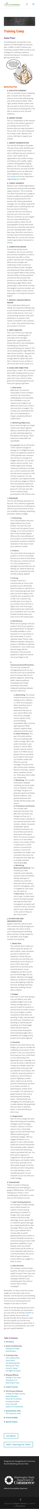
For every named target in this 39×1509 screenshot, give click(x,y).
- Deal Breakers (10, 1351)
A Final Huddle (12, 1417)
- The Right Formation (12, 1371)
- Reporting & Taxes (11, 1383)
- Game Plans (9, 1360)
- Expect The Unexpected (13, 1406)
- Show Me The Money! (13, 1399)
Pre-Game (10, 1342)
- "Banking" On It (10, 1380)
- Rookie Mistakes (11, 1396)
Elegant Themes (20, 1503)
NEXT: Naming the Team (18, 1444)
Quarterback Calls (13, 1411)
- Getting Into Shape (12, 1348)
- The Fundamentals (12, 1358)
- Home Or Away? (11, 1368)
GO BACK (11, 1435)
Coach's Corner (12, 1387)
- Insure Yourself (10, 1404)
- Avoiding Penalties (11, 1401)
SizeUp (9, 242)
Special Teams (11, 1422)
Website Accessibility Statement (15, 1488)
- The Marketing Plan (12, 1363)
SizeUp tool (15, 176)
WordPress (20, 1506)
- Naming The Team (11, 1365)
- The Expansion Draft (12, 1413)
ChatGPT (28, 1313)
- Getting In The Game (12, 1377)
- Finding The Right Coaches (14, 1394)
